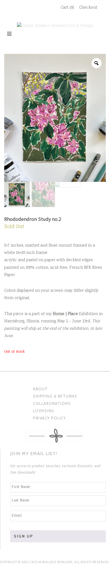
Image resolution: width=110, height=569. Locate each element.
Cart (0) (67, 8)
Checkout (88, 8)
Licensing (43, 411)
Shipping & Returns (55, 396)
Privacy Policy (49, 418)
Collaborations (52, 403)
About (40, 389)
